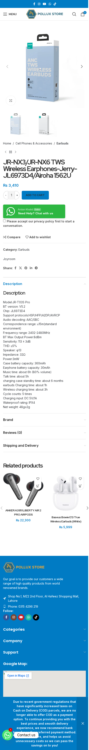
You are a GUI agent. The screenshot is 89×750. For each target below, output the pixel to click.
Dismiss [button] (83, 723)
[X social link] (20, 268)
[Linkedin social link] (31, 268)
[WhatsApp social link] (49, 4)
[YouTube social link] (44, 4)
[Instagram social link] (39, 4)
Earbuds (63, 143)
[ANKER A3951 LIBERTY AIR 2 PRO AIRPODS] (23, 490)
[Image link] (23, 567)
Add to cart (35, 195)
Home (7, 143)
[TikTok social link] (54, 4)
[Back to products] (10, 152)
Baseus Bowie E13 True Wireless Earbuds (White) (65, 519)
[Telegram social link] (36, 268)
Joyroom (9, 259)
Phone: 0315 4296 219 (23, 606)
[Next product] (15, 152)
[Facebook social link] (34, 4)
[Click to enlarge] (11, 100)
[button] (7, 66)
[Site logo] (44, 14)
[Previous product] (5, 152)
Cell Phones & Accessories (34, 143)
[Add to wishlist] (37, 478)
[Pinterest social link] (26, 268)
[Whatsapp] (7, 735)
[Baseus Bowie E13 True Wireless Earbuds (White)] (66, 493)
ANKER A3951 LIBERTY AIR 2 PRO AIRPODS (23, 512)
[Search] (74, 14)
